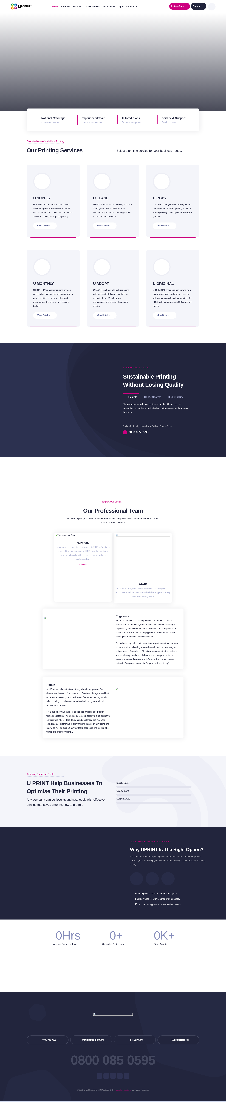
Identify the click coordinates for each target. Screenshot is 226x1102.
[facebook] (99, 1076)
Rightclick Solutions (123, 1090)
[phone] (86, 549)
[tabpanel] (158, 408)
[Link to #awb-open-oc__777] (212, 6)
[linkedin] (126, 1076)
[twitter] (106, 1076)
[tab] (131, 396)
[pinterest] (120, 1076)
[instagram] (113, 1076)
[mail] (80, 549)
